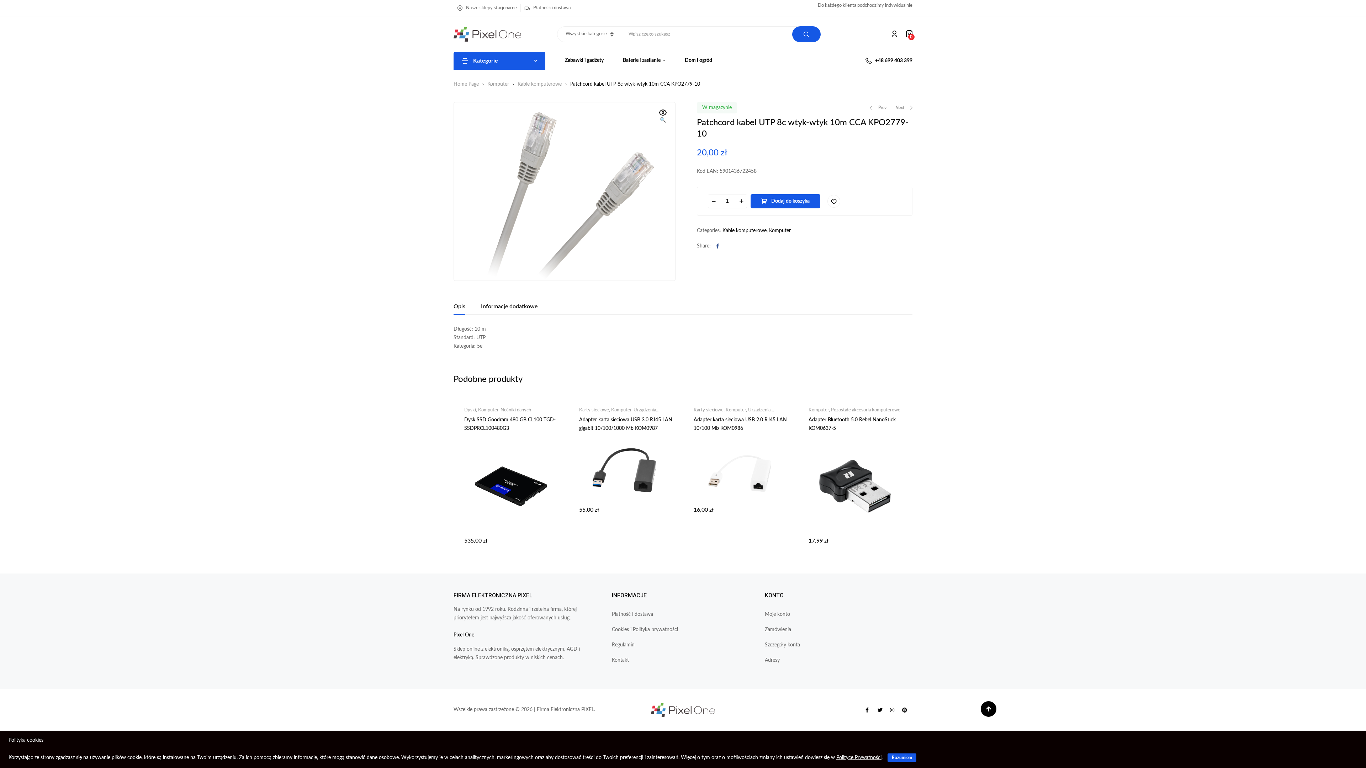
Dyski (470, 410)
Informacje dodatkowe (509, 306)
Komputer (498, 84)
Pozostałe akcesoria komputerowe (865, 410)
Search (806, 34)
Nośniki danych (516, 410)
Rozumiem (902, 758)
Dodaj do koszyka (790, 201)
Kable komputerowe (540, 84)
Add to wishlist (833, 201)
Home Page (466, 84)
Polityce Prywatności (858, 757)
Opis (459, 306)
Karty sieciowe (594, 410)
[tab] (459, 306)
